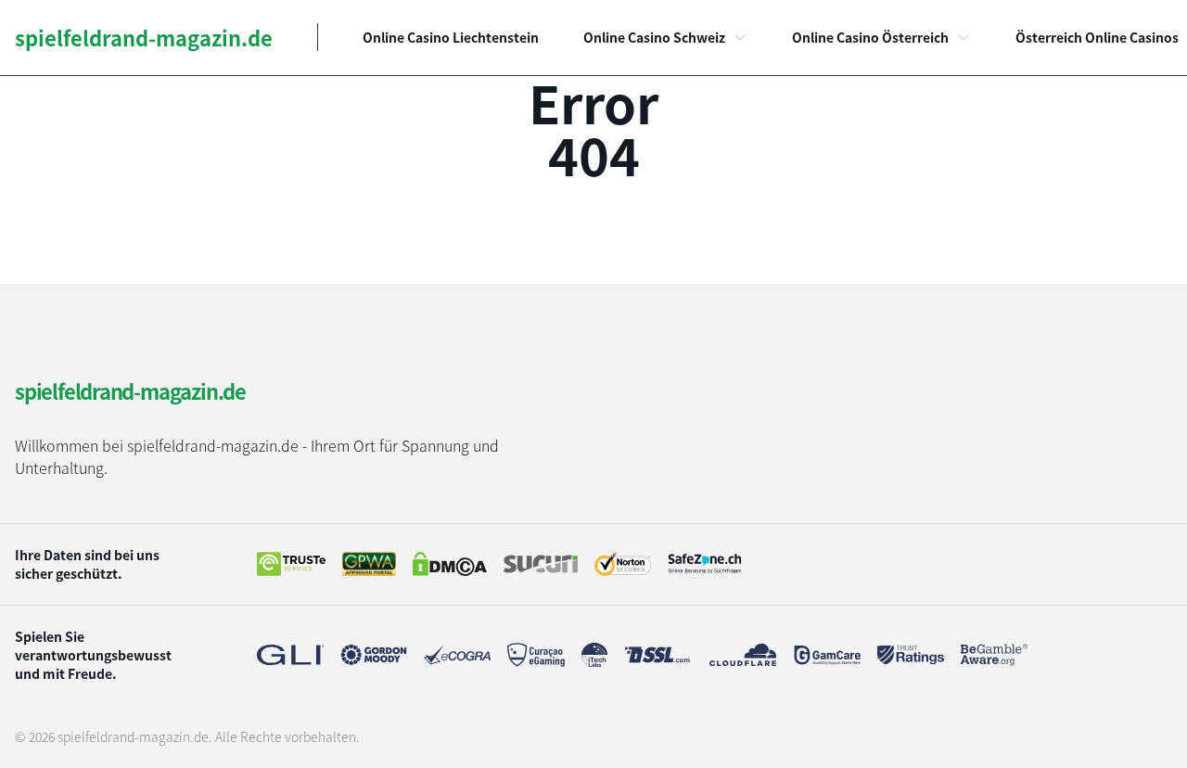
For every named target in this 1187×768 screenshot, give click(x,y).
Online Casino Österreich (870, 37)
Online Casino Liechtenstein (451, 37)
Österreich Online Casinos (1097, 37)
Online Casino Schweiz (654, 37)
